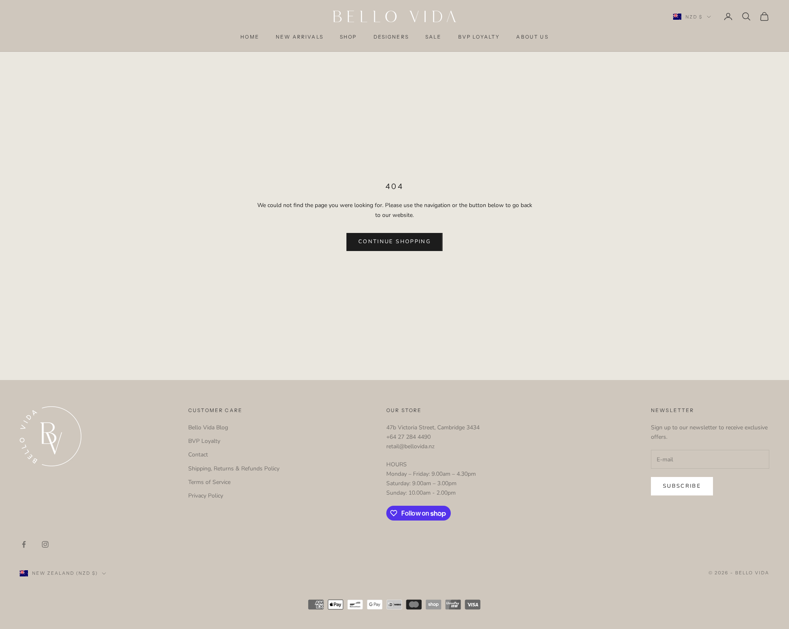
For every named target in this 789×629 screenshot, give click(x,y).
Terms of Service (209, 482)
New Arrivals (299, 37)
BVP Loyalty (479, 37)
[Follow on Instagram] (45, 544)
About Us (532, 37)
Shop (348, 37)
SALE (433, 37)
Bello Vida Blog (208, 427)
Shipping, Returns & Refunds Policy (233, 468)
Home (249, 37)
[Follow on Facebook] (24, 544)
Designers (391, 37)
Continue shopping (394, 241)
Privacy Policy (205, 496)
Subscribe (682, 486)
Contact (198, 455)
